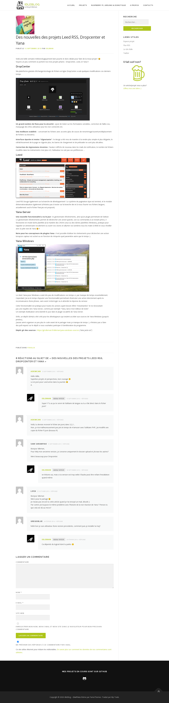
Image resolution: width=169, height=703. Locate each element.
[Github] (84, 678)
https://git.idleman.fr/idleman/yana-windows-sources (58, 330)
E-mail (19, 603)
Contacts (148, 5)
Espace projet (128, 41)
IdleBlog (32, 4)
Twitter (126, 53)
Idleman (50, 48)
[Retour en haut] (158, 691)
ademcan (36, 371)
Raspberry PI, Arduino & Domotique (108, 5)
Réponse (60, 371)
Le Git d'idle (128, 49)
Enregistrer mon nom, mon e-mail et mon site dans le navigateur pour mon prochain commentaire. (59, 627)
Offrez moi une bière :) (132, 88)
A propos (134, 5)
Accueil (71, 5)
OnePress (77, 697)
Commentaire (22, 562)
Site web (20, 613)
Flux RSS (126, 45)
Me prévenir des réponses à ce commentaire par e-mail (43, 645)
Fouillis (31, 348)
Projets (83, 5)
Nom (19, 592)
